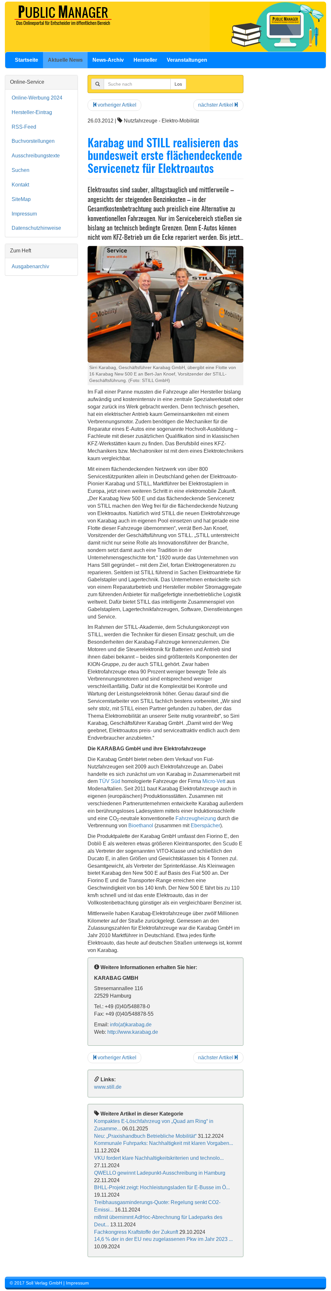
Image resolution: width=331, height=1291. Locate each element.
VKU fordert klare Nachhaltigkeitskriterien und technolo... (159, 1158)
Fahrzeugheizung (196, 818)
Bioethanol (140, 825)
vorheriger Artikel (117, 105)
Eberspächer (205, 825)
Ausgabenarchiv (30, 266)
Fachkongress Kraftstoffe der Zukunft (136, 1232)
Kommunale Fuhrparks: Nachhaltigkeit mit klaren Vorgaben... (163, 1143)
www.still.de (108, 1087)
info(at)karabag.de (131, 1024)
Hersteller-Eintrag (32, 112)
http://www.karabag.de (132, 1032)
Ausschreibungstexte (36, 155)
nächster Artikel (215, 105)
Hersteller (145, 60)
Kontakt (20, 184)
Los (178, 84)
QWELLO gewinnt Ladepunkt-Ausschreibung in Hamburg (159, 1173)
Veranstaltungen (187, 60)
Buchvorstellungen (33, 141)
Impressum (24, 214)
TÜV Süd (109, 781)
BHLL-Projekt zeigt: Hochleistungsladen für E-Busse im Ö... (162, 1187)
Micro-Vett (213, 781)
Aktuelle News (65, 60)
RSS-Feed (24, 127)
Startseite (26, 60)
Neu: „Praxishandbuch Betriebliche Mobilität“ (145, 1136)
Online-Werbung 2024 (37, 98)
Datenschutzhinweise (36, 228)
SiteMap (21, 199)
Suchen (20, 170)
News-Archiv (108, 60)
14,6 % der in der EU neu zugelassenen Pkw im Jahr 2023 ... (163, 1239)
